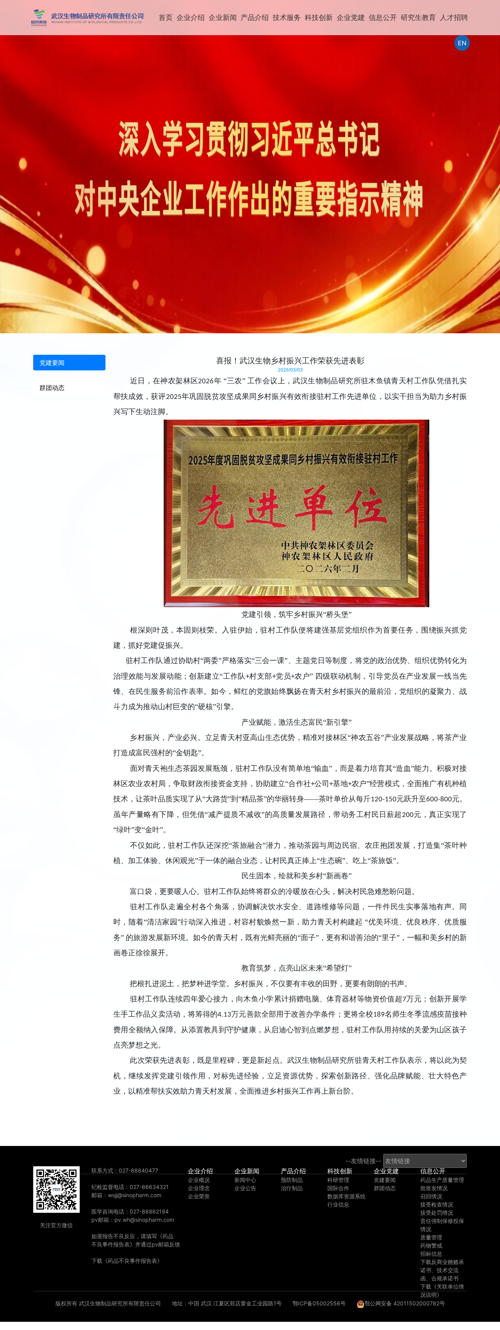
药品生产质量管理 (442, 1179)
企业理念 (199, 1188)
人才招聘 (454, 17)
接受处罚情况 (436, 1212)
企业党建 (351, 17)
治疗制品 (292, 1188)
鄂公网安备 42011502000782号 (404, 1303)
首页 (166, 17)
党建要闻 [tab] (51, 362)
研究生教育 (418, 17)
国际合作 (338, 1188)
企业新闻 (223, 17)
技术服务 (287, 17)
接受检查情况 (436, 1204)
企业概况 (199, 1179)
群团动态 (385, 1188)
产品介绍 (255, 17)
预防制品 (292, 1179)
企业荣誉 (199, 1196)
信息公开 (383, 17)
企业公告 (245, 1188)
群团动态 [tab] (51, 387)
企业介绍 (191, 17)
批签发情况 (434, 1188)
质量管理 (431, 1237)
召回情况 (431, 1196)
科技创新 (319, 17)
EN (462, 43)
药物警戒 (431, 1245)
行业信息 (338, 1204)
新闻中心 (245, 1179)
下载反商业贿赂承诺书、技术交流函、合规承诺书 (442, 1270)
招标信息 (431, 1253)
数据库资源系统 (346, 1196)
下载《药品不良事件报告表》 (126, 1260)
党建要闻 (385, 1179)
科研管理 (338, 1179)
